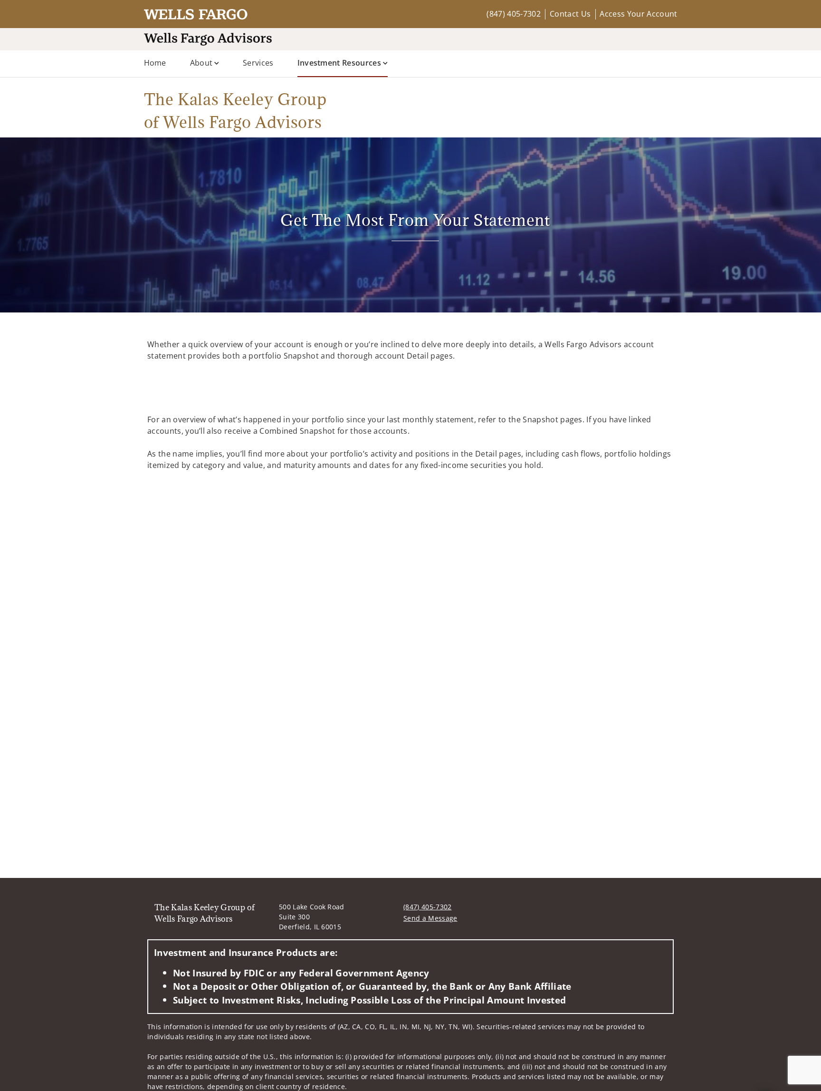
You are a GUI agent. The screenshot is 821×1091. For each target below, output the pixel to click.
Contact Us (570, 14)
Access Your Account (638, 14)
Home (155, 63)
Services (258, 63)
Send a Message (430, 918)
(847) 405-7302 (513, 14)
